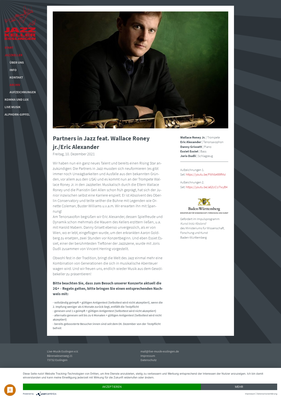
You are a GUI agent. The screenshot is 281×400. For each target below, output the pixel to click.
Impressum (147, 356)
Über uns (17, 62)
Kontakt (16, 77)
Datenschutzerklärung (267, 394)
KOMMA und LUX (17, 99)
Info (13, 70)
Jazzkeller (13, 55)
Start (9, 47)
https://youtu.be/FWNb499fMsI (206, 174)
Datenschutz (148, 360)
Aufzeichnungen (21, 92)
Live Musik (12, 107)
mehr (239, 387)
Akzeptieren (112, 387)
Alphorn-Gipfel (17, 114)
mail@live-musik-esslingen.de (159, 351)
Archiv (15, 85)
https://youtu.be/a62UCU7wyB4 (206, 187)
